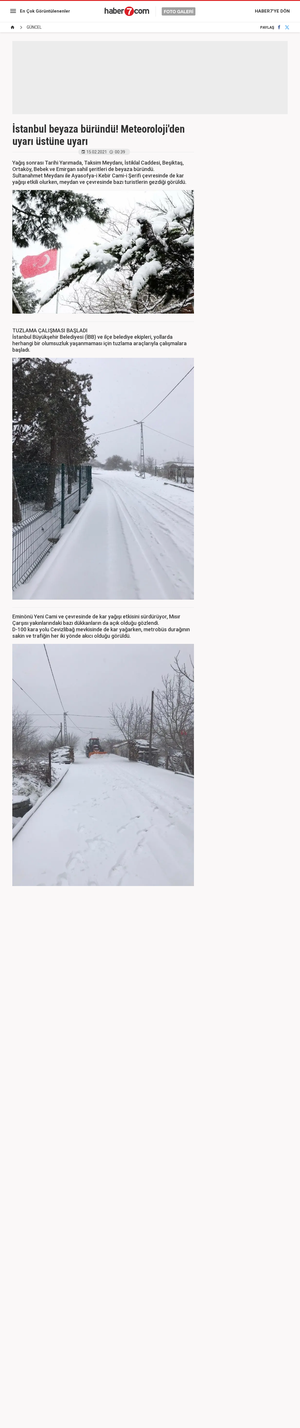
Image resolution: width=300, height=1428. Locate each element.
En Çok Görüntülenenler (45, 11)
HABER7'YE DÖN (272, 11)
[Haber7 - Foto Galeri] (150, 11)
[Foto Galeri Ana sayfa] (12, 27)
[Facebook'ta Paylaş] (279, 27)
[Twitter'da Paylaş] (287, 27)
